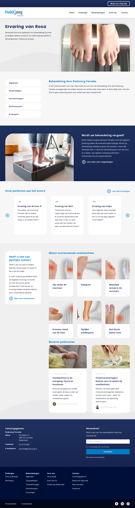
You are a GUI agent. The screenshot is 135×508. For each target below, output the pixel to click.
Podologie (83, 12)
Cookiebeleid (26, 504)
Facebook (76, 488)
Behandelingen (98, 12)
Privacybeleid (10, 504)
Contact (124, 12)
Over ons (113, 12)
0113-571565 (24, 444)
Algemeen (13, 83)
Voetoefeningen (16, 98)
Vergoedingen (15, 91)
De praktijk (51, 476)
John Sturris (52, 480)
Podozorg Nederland (55, 484)
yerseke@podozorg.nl (28, 449)
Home (71, 12)
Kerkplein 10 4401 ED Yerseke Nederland (26, 437)
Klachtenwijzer (15, 106)
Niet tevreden (78, 484)
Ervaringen (13, 114)
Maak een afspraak (118, 3)
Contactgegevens (79, 476)
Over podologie (11, 476)
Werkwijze (9, 480)
